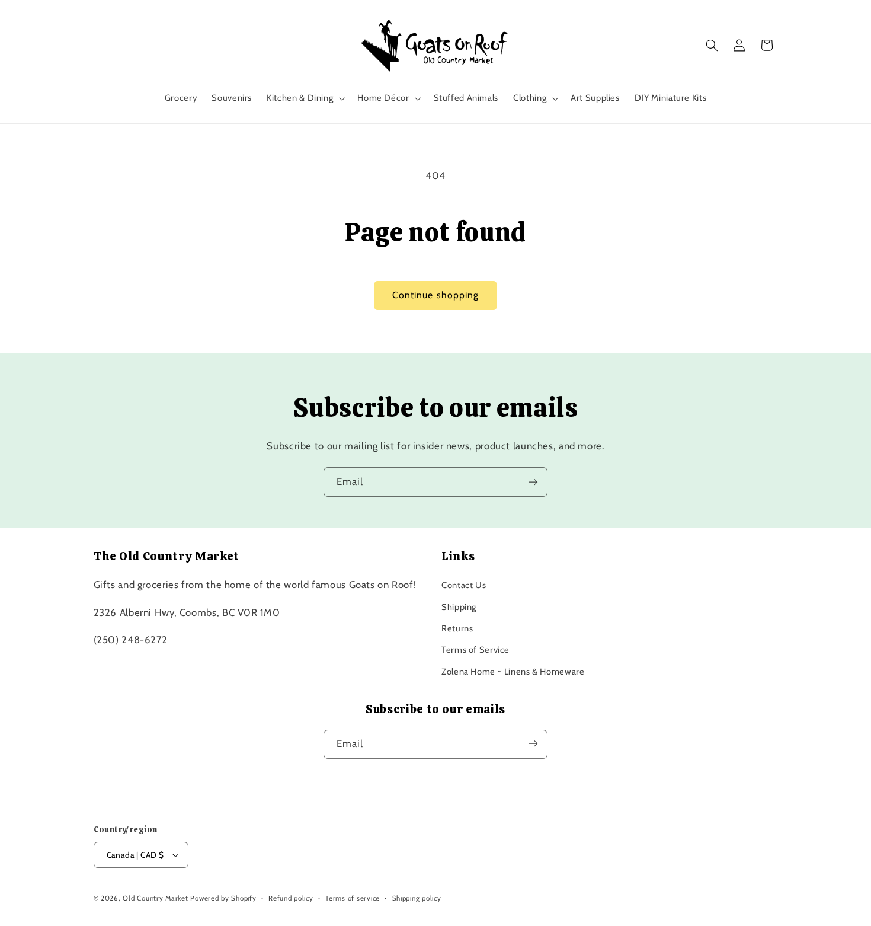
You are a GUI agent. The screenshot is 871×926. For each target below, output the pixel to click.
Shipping (458, 607)
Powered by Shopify (223, 898)
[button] (305, 98)
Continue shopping (435, 295)
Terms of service (352, 898)
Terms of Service (475, 650)
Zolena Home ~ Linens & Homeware (513, 671)
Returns (457, 628)
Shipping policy (416, 898)
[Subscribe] (533, 481)
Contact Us (463, 585)
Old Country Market (155, 898)
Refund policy (290, 898)
